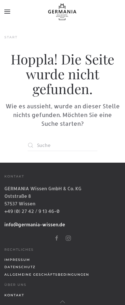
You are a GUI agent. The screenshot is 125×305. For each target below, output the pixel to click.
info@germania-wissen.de (34, 224)
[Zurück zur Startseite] (62, 11)
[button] (7, 11)
